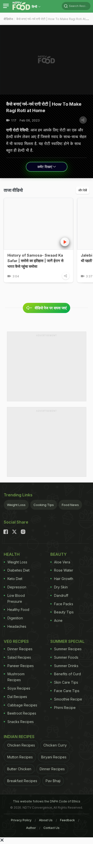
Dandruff (61, 595)
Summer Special (67, 641)
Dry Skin (61, 587)
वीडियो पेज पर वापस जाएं (51, 308)
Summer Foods (66, 657)
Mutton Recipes (20, 757)
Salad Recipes (19, 657)
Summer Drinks (66, 666)
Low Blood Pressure (16, 598)
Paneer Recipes (20, 666)
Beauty (58, 554)
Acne (58, 620)
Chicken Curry (55, 745)
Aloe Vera (62, 562)
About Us (46, 820)
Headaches (16, 626)
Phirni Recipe (65, 707)
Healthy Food (18, 609)
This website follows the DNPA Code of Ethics (46, 801)
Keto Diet (14, 579)
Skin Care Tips (66, 682)
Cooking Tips (43, 505)
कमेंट (44, 167)
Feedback (67, 820)
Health (12, 554)
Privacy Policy (21, 820)
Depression (16, 587)
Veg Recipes (16, 641)
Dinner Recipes (19, 649)
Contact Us (51, 828)
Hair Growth (63, 579)
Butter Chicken (19, 769)
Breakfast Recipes (22, 781)
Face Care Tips (66, 691)
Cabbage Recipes (22, 705)
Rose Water (63, 570)
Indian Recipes (19, 736)
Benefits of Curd (67, 674)
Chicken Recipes (21, 745)
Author (31, 828)
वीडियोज (8, 19)
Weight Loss (16, 505)
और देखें (82, 190)
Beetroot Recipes (21, 713)
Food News (70, 505)
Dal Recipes (17, 697)
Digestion (15, 618)
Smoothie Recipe (68, 699)
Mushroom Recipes (16, 677)
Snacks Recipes (20, 722)
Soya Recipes (18, 688)
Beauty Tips (64, 612)
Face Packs (63, 604)
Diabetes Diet (18, 570)
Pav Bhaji (53, 781)
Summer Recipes (68, 649)
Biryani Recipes (53, 757)
